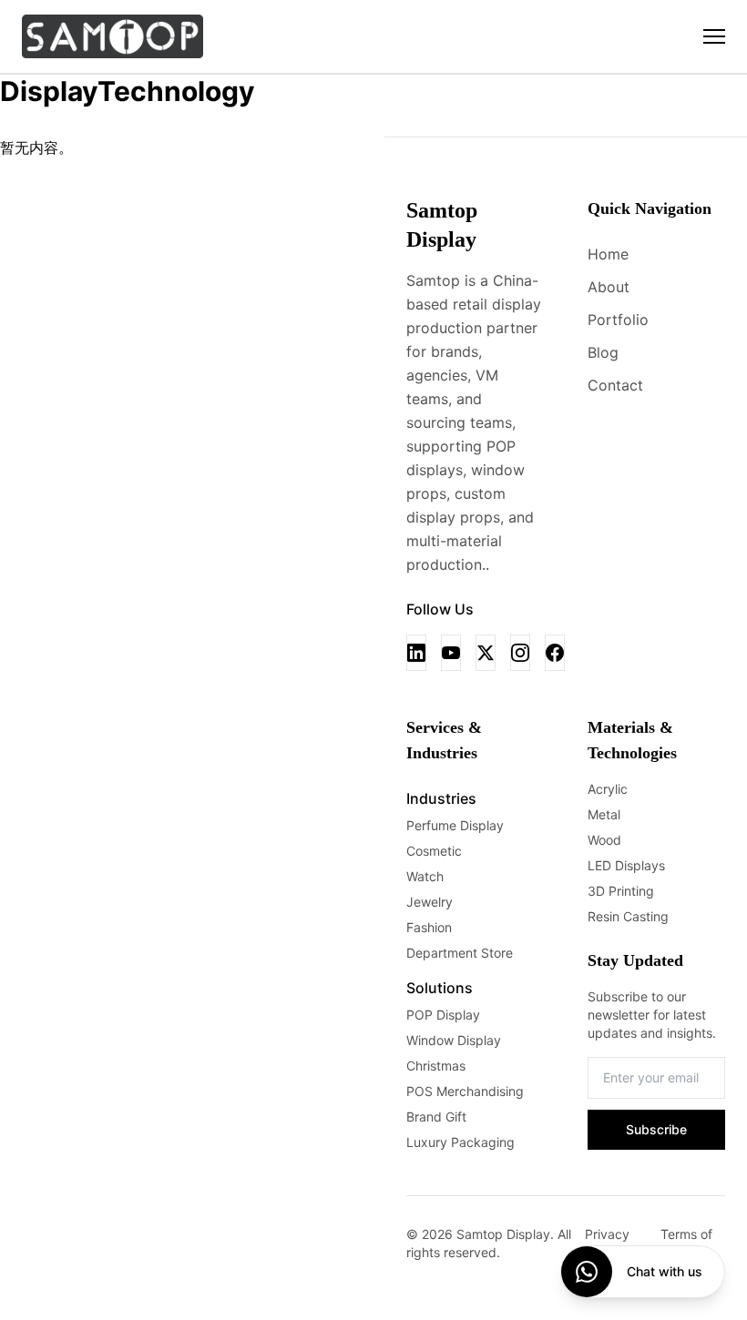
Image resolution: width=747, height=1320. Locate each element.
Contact (615, 385)
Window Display (453, 1040)
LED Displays (626, 865)
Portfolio (618, 319)
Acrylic (608, 789)
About (608, 287)
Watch (425, 876)
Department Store (459, 952)
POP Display (443, 1014)
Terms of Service (686, 1243)
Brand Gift (436, 1116)
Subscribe (656, 1129)
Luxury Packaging (460, 1142)
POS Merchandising (465, 1091)
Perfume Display (455, 825)
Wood (604, 840)
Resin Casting (628, 916)
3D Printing (621, 891)
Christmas (436, 1065)
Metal (604, 814)
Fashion (429, 927)
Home (608, 254)
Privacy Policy (607, 1243)
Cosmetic (434, 850)
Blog (603, 352)
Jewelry (429, 901)
